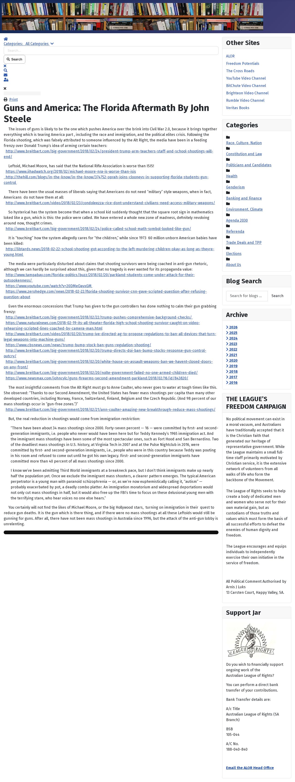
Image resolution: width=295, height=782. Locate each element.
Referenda (235, 231)
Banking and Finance (244, 198)
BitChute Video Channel (246, 86)
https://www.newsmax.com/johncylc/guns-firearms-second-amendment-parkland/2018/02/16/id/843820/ (97, 378)
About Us (233, 265)
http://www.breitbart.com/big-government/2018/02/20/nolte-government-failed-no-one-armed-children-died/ (102, 372)
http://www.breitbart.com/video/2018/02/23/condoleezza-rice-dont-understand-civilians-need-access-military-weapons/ (110, 203)
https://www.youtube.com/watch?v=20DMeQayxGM (49, 286)
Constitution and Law (244, 154)
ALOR (230, 56)
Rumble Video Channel (245, 100)
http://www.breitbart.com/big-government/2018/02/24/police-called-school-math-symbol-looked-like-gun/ (98, 229)
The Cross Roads (240, 71)
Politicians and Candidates (248, 165)
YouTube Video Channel (246, 78)
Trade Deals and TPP (244, 242)
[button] (111, 70)
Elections (234, 253)
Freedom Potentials (242, 63)
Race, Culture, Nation (244, 143)
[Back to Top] (287, 773)
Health (231, 176)
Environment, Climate (244, 209)
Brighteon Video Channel (247, 93)
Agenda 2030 (237, 220)
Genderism (235, 187)
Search (16, 59)
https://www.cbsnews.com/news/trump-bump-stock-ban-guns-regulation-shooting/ (78, 345)
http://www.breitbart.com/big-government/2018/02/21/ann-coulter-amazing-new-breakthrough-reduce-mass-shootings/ (110, 409)
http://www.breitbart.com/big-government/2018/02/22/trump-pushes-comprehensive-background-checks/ (99, 317)
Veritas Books (237, 108)
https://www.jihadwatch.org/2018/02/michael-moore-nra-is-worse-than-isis (71, 171)
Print (13, 99)
